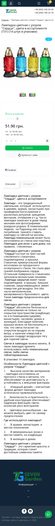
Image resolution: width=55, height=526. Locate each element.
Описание (10, 184)
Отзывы (28, 183)
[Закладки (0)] (39, 3)
